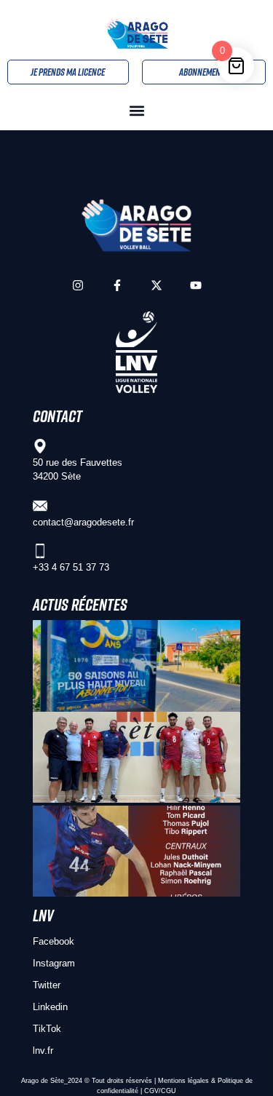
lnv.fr (43, 1050)
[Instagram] (78, 285)
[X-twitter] (156, 285)
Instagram (54, 963)
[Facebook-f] (117, 285)
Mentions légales (183, 1080)
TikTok (47, 1028)
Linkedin (50, 1006)
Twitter (46, 985)
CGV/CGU (160, 1091)
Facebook (53, 941)
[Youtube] (195, 285)
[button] (136, 111)
